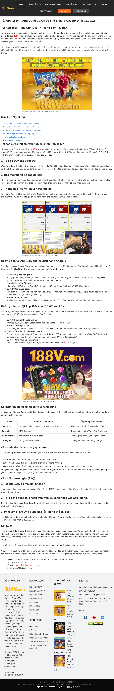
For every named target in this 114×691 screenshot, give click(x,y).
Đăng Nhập (81, 11)
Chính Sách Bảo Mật (38, 638)
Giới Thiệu (34, 626)
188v (16, 36)
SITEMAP (70, 682)
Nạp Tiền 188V (72, 4)
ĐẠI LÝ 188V (34, 606)
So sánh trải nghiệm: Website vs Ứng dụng (18, 134)
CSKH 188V (34, 610)
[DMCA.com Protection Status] (95, 623)
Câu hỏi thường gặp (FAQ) (12, 140)
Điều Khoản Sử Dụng (38, 634)
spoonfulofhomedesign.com (28, 565)
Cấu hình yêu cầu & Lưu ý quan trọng (16, 137)
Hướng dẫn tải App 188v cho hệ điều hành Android (21, 127)
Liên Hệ (32, 630)
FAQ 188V (33, 614)
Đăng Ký (64, 11)
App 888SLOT (46, 11)
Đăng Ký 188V (34, 4)
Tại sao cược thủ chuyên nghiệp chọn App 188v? (21, 123)
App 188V (104, 4)
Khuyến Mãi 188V (53, 4)
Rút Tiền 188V (89, 4)
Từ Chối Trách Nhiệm (38, 641)
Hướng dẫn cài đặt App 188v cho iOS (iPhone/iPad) (22, 130)
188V (21, 4)
